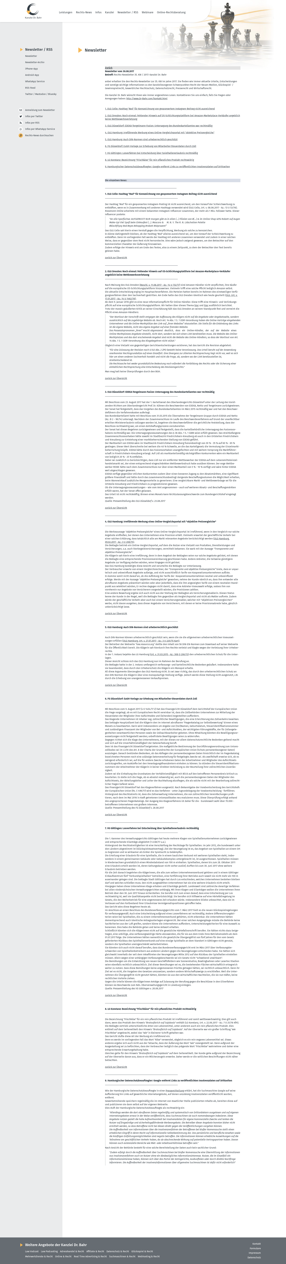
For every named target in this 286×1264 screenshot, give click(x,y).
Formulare (255, 1248)
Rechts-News (84, 12)
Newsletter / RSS (128, 12)
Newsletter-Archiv (34, 62)
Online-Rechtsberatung (171, 12)
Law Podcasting (49, 1251)
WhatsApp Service (35, 81)
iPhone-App (31, 68)
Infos (98, 12)
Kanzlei (109, 12)
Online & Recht (63, 1256)
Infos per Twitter (34, 116)
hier (196, 305)
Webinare (147, 12)
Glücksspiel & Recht (142, 1251)
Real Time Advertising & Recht (90, 1256)
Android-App (32, 75)
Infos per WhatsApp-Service (40, 129)
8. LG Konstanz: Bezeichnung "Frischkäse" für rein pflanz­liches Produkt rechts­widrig (149, 159)
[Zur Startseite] (33, 11)
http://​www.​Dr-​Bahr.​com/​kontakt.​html (146, 98)
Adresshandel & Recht (72, 1251)
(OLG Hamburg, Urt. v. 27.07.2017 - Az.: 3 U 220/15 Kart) (150, 640)
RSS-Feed (30, 87)
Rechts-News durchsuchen (39, 135)
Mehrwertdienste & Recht (39, 1256)
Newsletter (31, 56)
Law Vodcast (32, 1251)
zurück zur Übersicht (116, 257)
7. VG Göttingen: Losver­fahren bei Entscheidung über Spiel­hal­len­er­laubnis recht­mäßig (151, 153)
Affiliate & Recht (95, 1251)
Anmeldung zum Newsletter (40, 110)
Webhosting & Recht (149, 1256)
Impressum (255, 1252)
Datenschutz (254, 1257)
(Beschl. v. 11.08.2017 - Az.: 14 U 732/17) (160, 285)
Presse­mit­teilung (175, 1090)
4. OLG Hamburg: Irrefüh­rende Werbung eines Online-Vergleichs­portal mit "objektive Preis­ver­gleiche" (159, 132)
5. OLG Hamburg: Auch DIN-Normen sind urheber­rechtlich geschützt (141, 139)
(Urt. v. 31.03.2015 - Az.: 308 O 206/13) (169, 654)
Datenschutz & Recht (118, 1251)
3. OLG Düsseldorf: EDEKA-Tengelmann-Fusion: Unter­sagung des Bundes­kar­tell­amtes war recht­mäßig (158, 125)
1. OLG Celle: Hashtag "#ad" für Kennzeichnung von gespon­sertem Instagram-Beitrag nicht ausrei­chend (160, 108)
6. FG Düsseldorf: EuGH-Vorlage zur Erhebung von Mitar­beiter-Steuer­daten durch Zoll (150, 146)
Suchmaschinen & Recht (122, 1256)
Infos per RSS (32, 122)
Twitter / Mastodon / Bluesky (40, 94)
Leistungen (65, 12)
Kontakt (256, 1243)
